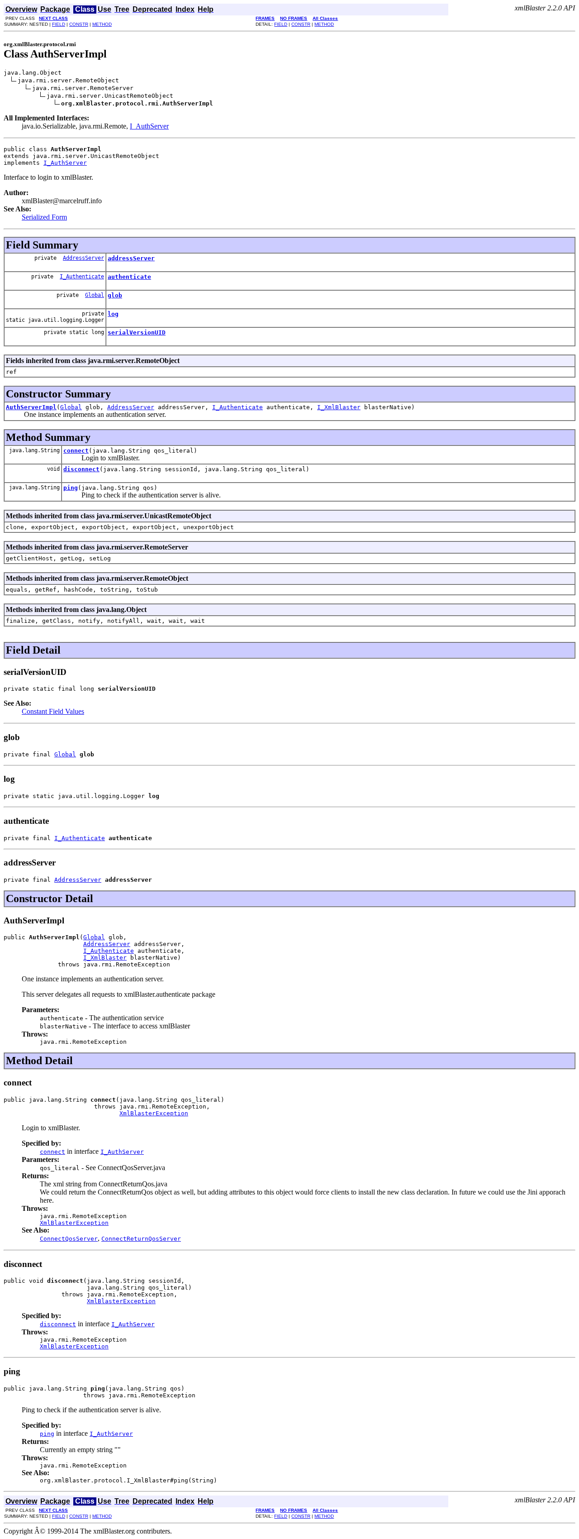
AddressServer (83, 258)
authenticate (129, 276)
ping (70, 487)
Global (94, 295)
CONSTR (78, 24)
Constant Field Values (53, 711)
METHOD (102, 24)
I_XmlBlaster (339, 407)
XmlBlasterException (153, 1113)
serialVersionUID (137, 332)
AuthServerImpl (31, 407)
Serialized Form (44, 217)
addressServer (131, 258)
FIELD (58, 24)
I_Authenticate (82, 276)
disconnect (81, 469)
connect (76, 450)
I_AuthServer (149, 126)
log (113, 314)
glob (115, 295)
